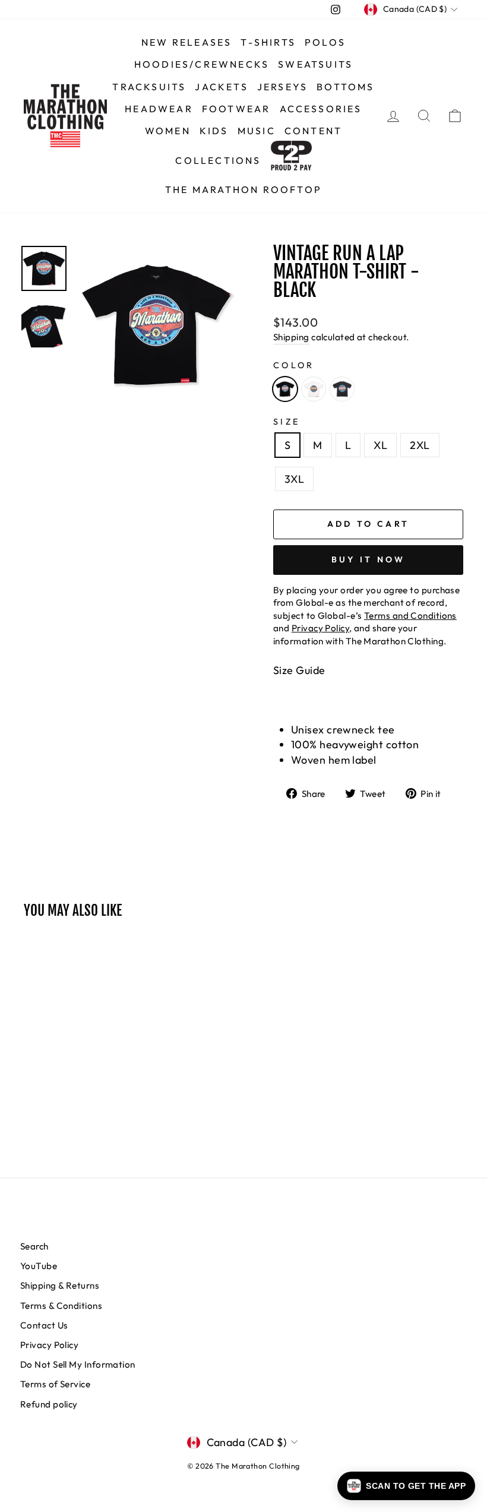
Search (34, 1246)
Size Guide (299, 670)
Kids (214, 131)
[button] (406, 1486)
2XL (419, 445)
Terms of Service (55, 1384)
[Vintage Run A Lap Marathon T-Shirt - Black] (285, 389)
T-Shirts (268, 42)
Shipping (291, 337)
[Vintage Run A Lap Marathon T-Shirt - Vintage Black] (342, 389)
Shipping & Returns (59, 1285)
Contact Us (44, 1325)
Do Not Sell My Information (77, 1364)
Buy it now (368, 559)
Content (313, 131)
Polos (325, 42)
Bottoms (345, 87)
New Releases (186, 42)
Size (286, 421)
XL (380, 445)
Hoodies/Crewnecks (201, 64)
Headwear (159, 109)
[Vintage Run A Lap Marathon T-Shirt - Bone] (313, 389)
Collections (218, 160)
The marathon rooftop (243, 189)
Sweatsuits (315, 64)
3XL (294, 479)
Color (294, 365)
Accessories (321, 109)
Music (257, 131)
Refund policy (49, 1404)
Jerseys (282, 87)
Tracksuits (149, 87)
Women (168, 131)
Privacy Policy (49, 1344)
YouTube (38, 1265)
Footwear (236, 109)
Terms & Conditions (61, 1305)
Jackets (221, 87)
